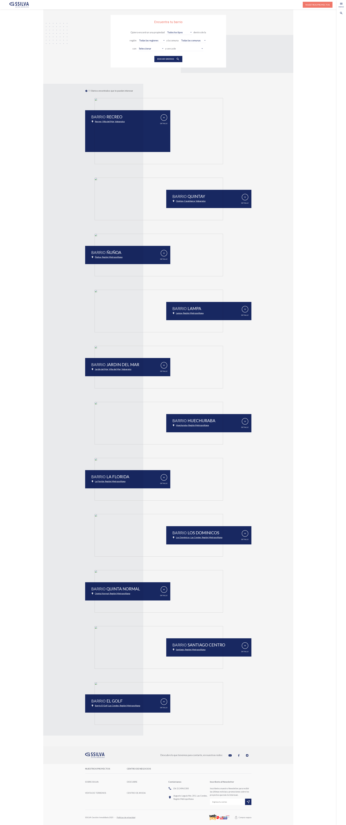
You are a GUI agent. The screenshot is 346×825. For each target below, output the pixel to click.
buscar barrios (168, 59)
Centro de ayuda (136, 793)
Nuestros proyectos (317, 4)
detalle (164, 120)
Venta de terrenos (95, 793)
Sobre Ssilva (92, 782)
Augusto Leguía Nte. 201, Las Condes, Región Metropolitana (187, 797)
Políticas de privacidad (126, 817)
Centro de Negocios (139, 768)
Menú (341, 5)
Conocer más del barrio (106, 145)
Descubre (132, 782)
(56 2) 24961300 (178, 788)
